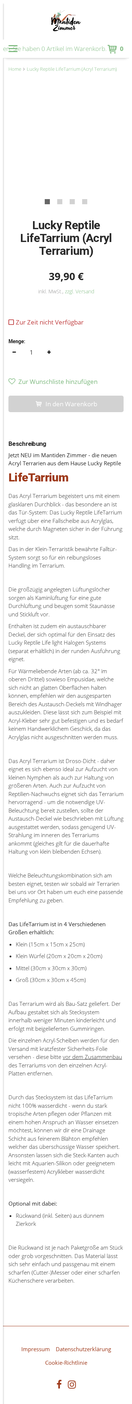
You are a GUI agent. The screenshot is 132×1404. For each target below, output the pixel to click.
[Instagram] (72, 1385)
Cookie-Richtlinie (66, 1362)
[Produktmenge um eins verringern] (13, 352)
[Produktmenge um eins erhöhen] (48, 352)
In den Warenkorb (71, 404)
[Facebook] (59, 1385)
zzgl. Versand (79, 291)
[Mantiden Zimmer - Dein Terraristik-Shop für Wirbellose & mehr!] (66, 21)
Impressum (35, 1349)
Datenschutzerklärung (83, 1349)
